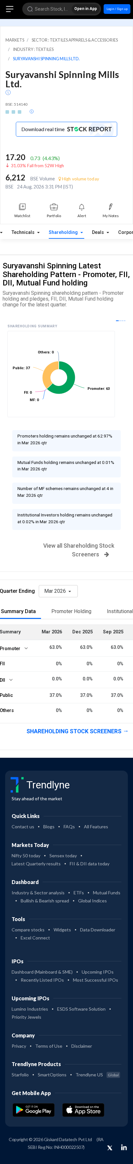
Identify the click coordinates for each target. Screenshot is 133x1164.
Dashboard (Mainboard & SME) (42, 972)
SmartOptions (52, 1074)
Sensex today (63, 855)
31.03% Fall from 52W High (37, 165)
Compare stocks (28, 929)
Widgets (62, 929)
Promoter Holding (71, 611)
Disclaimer (81, 1046)
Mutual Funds (106, 892)
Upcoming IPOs (98, 972)
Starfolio (20, 1074)
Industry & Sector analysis (38, 892)
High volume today (80, 178)
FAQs (69, 826)
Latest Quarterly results (36, 863)
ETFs (79, 892)
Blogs (49, 826)
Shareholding (64, 232)
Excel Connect (35, 937)
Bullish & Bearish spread (45, 900)
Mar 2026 (55, 591)
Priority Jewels (26, 1017)
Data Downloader (97, 929)
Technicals (24, 232)
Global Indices (92, 900)
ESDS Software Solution (81, 1009)
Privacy (19, 1046)
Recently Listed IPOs (42, 980)
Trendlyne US (97, 1074)
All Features (96, 826)
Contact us (23, 826)
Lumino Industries (30, 1009)
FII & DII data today (89, 863)
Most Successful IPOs (95, 980)
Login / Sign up (117, 9)
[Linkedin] (124, 1147)
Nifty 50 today (26, 855)
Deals (98, 232)
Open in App (85, 8)
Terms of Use (48, 1046)
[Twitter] (109, 1148)
